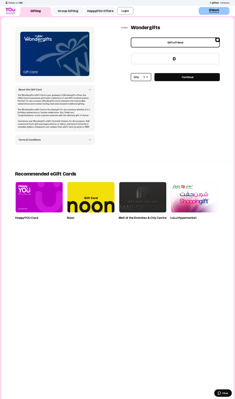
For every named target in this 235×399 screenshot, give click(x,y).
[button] (54, 89)
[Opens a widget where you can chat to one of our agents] (223, 393)
